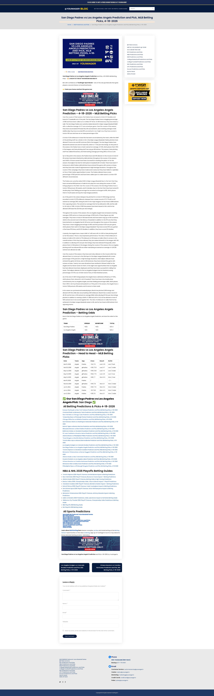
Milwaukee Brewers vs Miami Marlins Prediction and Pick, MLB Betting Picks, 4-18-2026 (88, 429)
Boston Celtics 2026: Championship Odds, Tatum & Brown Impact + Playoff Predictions (89, 481)
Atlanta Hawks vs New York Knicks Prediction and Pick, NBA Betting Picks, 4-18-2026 (88, 457)
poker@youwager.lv (122, 680)
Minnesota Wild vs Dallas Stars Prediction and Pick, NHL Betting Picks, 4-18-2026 (87, 464)
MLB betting (74, 530)
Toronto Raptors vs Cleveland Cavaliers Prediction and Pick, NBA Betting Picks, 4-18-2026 (90, 450)
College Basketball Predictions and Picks (76, 520)
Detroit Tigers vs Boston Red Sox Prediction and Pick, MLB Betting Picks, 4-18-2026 (88, 426)
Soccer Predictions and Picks (72, 525)
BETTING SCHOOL (68, 515)
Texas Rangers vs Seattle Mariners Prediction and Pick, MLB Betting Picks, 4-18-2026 (88, 438)
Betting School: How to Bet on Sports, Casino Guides (110, 8)
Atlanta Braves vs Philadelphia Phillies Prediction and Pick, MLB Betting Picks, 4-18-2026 (89, 436)
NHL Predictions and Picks (71, 522)
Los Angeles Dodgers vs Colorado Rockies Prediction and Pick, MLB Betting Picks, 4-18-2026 (90, 445)
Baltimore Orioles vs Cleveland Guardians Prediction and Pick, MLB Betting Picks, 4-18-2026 (90, 431)
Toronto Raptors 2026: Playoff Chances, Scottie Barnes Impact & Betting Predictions (89, 474)
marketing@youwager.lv (126, 675)
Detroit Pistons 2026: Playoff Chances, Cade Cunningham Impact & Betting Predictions (90, 486)
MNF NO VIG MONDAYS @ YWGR (136, 47)
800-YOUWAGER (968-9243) (120, 660)
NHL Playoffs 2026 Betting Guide (72, 507)
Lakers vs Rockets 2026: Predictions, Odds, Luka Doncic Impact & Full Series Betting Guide (90, 498)
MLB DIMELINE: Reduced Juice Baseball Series (78, 514)
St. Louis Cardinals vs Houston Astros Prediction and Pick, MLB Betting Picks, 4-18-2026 (89, 433)
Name (65, 603)
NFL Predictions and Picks (71, 517)
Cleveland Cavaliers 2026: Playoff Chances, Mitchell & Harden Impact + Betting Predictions (91, 484)
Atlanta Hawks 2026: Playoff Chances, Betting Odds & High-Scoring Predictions (87, 479)
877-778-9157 (121, 663)
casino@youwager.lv (123, 672)
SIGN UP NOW (67, 527)
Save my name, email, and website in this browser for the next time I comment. (89, 631)
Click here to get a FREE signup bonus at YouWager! (107, 2)
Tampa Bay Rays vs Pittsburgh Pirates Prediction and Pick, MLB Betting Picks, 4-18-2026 (89, 417)
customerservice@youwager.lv (133, 669)
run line (96, 530)
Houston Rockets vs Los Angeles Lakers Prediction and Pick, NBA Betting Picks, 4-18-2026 (90, 459)
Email (65, 612)
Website (65, 622)
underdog (87, 533)
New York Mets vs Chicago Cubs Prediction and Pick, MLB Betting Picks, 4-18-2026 (88, 415)
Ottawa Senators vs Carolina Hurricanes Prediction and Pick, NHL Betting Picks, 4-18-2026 (90, 461)
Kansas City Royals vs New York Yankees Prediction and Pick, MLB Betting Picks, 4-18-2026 (90, 410)
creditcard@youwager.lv (128, 677)
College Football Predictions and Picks (76, 521)
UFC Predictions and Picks (71, 524)
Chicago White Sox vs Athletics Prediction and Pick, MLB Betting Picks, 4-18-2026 (87, 419)
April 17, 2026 (71, 72)
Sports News (67, 526)
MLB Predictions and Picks (81, 25)
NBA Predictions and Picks (135, 54)
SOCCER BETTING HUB (133, 50)
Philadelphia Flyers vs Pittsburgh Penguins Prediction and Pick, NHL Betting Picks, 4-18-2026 (90, 466)
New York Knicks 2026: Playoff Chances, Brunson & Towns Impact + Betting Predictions (89, 477)
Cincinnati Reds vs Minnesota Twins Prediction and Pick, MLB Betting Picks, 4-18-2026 (89, 412)
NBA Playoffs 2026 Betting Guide (73, 505)
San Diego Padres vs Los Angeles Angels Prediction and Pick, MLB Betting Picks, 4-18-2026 (90, 447)
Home (69, 25)
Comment (66, 590)
